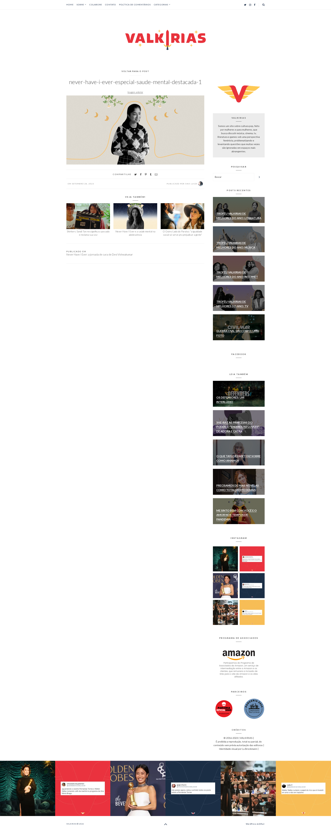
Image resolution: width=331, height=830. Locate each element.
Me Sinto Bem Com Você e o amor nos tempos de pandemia (236, 515)
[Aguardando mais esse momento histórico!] (252, 558)
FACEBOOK (238, 354)
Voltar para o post (135, 71)
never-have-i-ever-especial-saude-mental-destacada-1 (135, 81)
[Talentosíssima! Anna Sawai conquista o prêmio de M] (225, 585)
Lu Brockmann (249, 748)
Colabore (95, 4)
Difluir (262, 824)
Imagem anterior (135, 92)
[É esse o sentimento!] (252, 585)
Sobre (80, 4)
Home (70, 4)
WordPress (251, 824)
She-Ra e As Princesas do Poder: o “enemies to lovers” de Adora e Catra (237, 427)
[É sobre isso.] (252, 612)
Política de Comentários (135, 4)
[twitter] (135, 174)
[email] (156, 174)
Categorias (161, 4)
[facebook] (140, 174)
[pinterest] (145, 174)
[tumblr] (150, 174)
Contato (110, 4)
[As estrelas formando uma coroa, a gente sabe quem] (225, 558)
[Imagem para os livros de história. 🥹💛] (225, 612)
